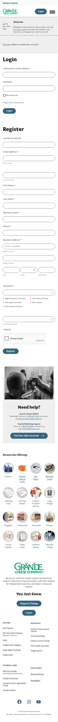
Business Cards (49, 477)
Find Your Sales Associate (26, 435)
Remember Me (12, 95)
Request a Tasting (10, 3)
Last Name (9, 199)
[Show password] (52, 292)
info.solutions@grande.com (29, 429)
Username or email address (16, 68)
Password (7, 82)
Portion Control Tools (22, 479)
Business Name (11, 212)
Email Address (10, 151)
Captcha (7, 329)
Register (7, 44)
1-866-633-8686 (27, 426)
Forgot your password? (13, 102)
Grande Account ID (12, 138)
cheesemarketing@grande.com (29, 418)
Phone (7, 226)
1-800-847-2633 (33, 416)
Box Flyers (36, 477)
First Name (9, 185)
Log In (29, 612)
